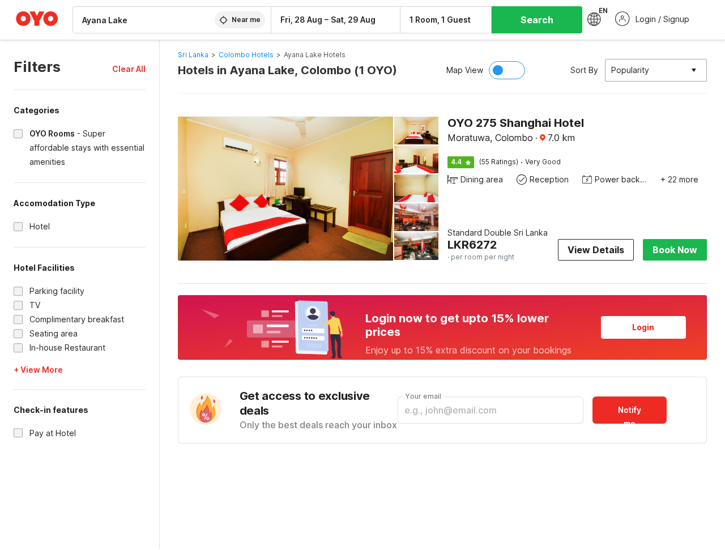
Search (537, 19)
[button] (129, 68)
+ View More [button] (38, 369)
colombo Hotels (246, 54)
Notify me (629, 414)
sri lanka (193, 54)
